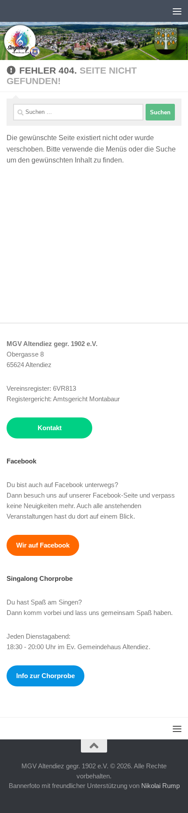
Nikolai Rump (160, 785)
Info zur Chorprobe (45, 675)
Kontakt (50, 427)
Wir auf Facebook (43, 545)
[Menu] (177, 11)
